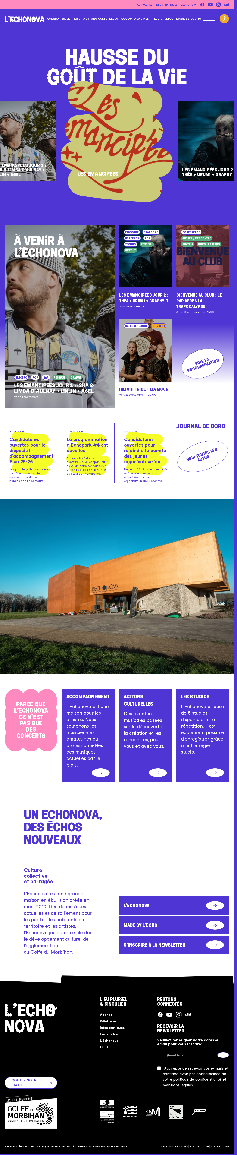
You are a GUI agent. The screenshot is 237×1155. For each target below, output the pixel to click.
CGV (32, 1146)
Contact (107, 1047)
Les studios (163, 18)
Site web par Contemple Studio (109, 1146)
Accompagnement (136, 18)
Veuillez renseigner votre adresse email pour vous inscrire (187, 1042)
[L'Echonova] (24, 18)
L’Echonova (188, 4)
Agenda (53, 18)
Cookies (82, 1146)
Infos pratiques (166, 4)
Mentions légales (16, 1146)
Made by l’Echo (188, 18)
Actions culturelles (100, 18)
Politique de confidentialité (55, 1146)
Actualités (144, 4)
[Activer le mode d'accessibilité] (224, 18)
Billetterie (71, 18)
